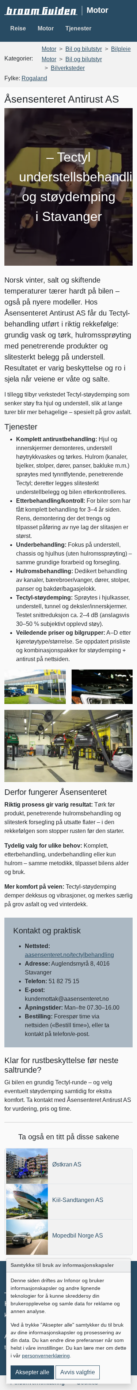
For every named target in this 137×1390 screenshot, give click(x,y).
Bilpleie (121, 49)
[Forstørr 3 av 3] (123, 719)
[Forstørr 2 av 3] (123, 679)
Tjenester (78, 28)
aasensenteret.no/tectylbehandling (69, 955)
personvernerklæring (46, 1355)
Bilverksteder (68, 68)
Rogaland (34, 78)
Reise (18, 28)
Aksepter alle (32, 1372)
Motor (46, 28)
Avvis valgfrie (77, 1372)
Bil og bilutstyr (83, 49)
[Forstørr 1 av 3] (56, 679)
